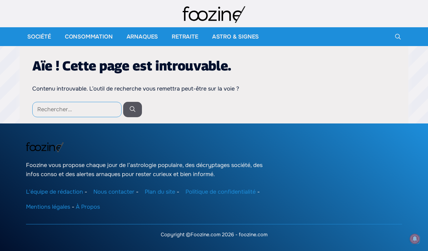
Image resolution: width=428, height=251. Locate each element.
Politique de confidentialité (220, 191)
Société (39, 36)
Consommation (89, 36)
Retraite (185, 36)
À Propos (88, 206)
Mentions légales (48, 206)
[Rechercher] (132, 109)
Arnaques (142, 36)
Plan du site (160, 191)
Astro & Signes (235, 36)
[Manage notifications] (415, 239)
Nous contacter (113, 191)
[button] (398, 36)
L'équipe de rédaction (54, 191)
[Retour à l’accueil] (214, 14)
